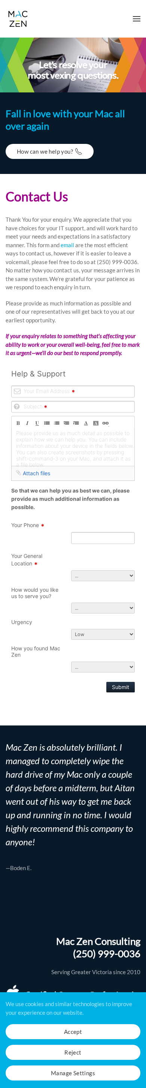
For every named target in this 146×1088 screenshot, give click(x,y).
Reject (72, 1052)
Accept (73, 1031)
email (67, 245)
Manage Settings (73, 1073)
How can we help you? (45, 151)
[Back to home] (18, 19)
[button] (136, 19)
